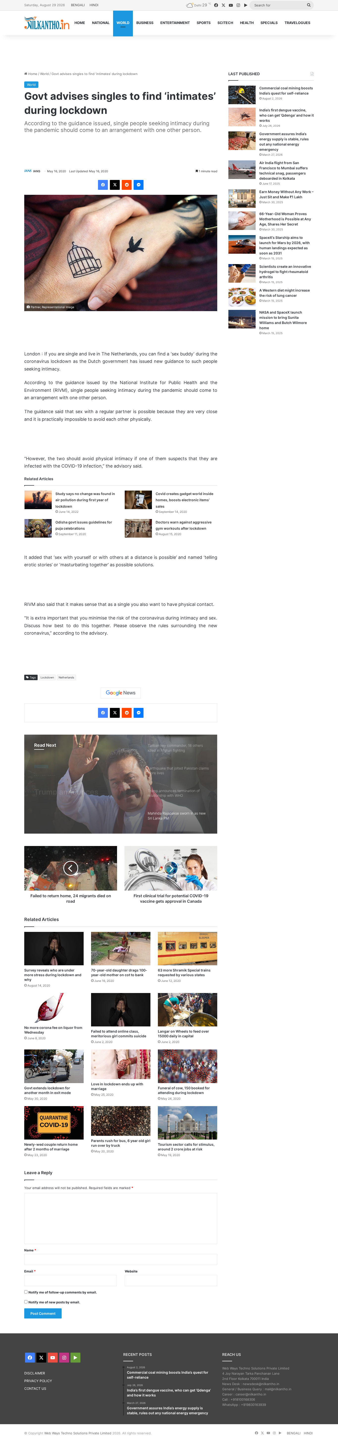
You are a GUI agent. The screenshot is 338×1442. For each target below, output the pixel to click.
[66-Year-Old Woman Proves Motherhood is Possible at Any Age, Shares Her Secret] (242, 220)
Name (30, 1250)
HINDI (94, 5)
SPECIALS (269, 23)
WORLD (123, 23)
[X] (115, 185)
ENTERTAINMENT (175, 23)
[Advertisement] (169, 51)
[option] (120, 784)
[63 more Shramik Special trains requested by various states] (187, 948)
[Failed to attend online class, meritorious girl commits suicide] (120, 1009)
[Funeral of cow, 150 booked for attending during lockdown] (187, 1066)
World (44, 74)
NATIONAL (101, 23)
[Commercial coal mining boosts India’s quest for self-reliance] (242, 95)
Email (30, 1271)
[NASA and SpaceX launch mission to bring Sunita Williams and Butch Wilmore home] (242, 319)
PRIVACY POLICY (38, 1381)
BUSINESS (144, 23)
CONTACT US (35, 1389)
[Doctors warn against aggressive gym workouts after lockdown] (138, 528)
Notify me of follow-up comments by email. (62, 1292)
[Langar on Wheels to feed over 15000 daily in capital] (187, 1009)
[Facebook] (103, 185)
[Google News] (121, 693)
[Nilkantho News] (46, 22)
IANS (36, 171)
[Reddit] (127, 185)
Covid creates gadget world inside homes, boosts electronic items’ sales (184, 500)
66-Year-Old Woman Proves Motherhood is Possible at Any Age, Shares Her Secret (285, 219)
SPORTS (204, 23)
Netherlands (66, 677)
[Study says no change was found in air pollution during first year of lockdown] (38, 500)
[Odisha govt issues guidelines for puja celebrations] (38, 528)
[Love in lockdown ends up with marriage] (120, 1064)
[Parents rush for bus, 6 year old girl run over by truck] (120, 1121)
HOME (79, 23)
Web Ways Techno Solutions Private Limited (77, 1433)
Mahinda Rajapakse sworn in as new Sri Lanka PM (84, 786)
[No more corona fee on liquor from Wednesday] (54, 1008)
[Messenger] (139, 185)
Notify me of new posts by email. (54, 1302)
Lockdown (47, 677)
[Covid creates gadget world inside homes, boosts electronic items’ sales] (138, 500)
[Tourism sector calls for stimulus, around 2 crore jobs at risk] (187, 1123)
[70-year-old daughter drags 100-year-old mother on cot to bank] (120, 948)
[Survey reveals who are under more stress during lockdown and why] (54, 948)
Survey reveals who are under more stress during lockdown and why (52, 975)
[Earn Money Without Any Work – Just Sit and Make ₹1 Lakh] (242, 198)
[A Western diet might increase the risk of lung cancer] (242, 297)
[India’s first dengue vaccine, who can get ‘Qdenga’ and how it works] (242, 117)
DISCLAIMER (34, 1373)
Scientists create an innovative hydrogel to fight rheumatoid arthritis (285, 271)
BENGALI (78, 5)
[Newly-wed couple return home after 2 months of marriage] (54, 1123)
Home (32, 74)
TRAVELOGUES (297, 23)
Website (131, 1271)
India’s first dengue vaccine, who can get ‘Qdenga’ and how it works (286, 115)
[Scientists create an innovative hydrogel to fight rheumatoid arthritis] (242, 273)
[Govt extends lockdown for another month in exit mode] (54, 1066)
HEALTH (247, 23)
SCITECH (225, 23)
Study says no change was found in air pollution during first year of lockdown (85, 500)
